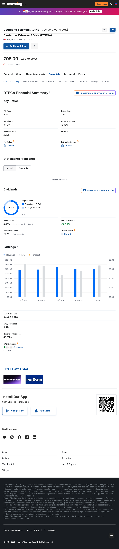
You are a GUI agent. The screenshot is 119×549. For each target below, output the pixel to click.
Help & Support (69, 464)
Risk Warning (49, 530)
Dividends (83, 81)
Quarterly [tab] (23, 168)
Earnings (94, 81)
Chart (19, 74)
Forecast (105, 81)
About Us (66, 452)
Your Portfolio (8, 464)
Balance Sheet (48, 81)
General (8, 74)
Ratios (72, 81)
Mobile (5, 458)
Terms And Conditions (12, 530)
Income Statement (30, 81)
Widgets (6, 470)
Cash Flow (62, 81)
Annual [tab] (10, 168)
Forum (81, 74)
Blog (4, 452)
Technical (69, 74)
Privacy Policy (33, 530)
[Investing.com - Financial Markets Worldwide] (17, 4)
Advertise (66, 458)
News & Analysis (35, 74)
